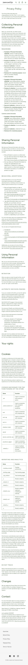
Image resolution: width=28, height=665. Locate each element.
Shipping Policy (7, 643)
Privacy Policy (6, 639)
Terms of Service (7, 646)
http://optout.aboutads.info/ (16, 248)
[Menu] (25, 2)
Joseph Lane (11, 660)
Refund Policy (6, 635)
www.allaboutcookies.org (11, 547)
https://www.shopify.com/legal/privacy (17, 160)
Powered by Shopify (18, 660)
